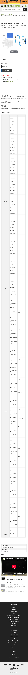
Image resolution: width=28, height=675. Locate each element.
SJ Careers (14, 623)
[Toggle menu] (2, 6)
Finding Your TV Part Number (14, 615)
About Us (14, 607)
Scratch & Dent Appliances (14, 642)
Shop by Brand (14, 647)
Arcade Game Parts (14, 636)
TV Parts (14, 632)
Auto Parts (14, 638)
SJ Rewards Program (14, 621)
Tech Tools (14, 644)
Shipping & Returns (14, 611)
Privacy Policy (14, 625)
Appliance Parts (14, 634)
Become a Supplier (14, 619)
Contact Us (14, 609)
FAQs (14, 613)
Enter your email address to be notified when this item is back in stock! (13, 62)
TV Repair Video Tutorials (14, 617)
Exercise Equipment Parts (14, 640)
